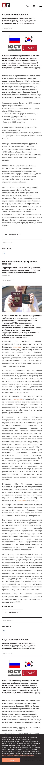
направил (17, 347)
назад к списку (14, 234)
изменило (21, 500)
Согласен (11, 760)
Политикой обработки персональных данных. (18, 755)
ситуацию (18, 399)
